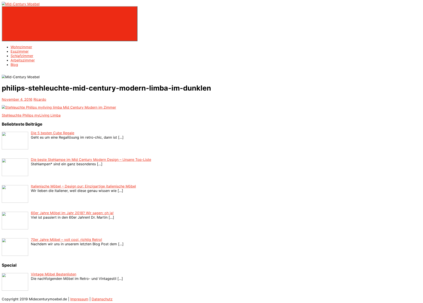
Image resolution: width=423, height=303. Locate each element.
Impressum (79, 299)
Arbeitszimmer (23, 60)
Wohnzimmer (21, 47)
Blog (14, 64)
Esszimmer (20, 51)
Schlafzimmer (22, 56)
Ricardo (39, 99)
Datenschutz (102, 299)
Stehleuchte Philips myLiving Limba (31, 115)
